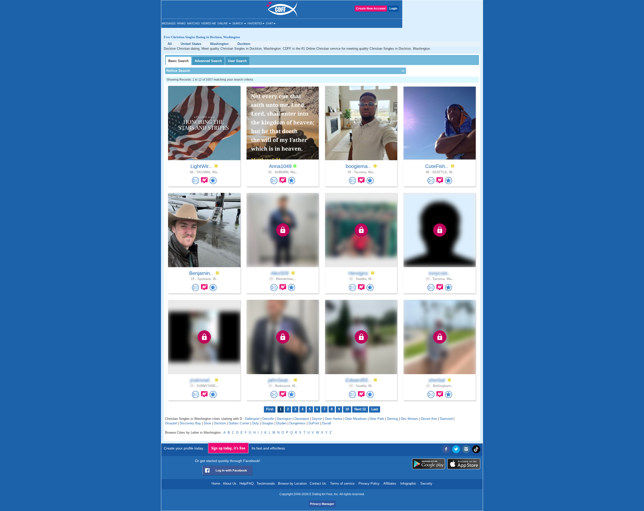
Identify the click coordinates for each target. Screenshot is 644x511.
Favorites (255, 23)
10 (347, 409)
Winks (181, 23)
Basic (178, 61)
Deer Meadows (356, 419)
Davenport (301, 419)
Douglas (267, 423)
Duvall (326, 423)
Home (216, 483)
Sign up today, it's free (228, 447)
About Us (229, 483)
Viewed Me (208, 23)
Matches (193, 23)
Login (393, 8)
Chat (269, 23)
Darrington (284, 419)
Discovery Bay (190, 423)
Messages (169, 23)
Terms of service (342, 483)
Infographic (408, 483)
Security (426, 483)
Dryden (281, 423)
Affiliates (389, 483)
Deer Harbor (333, 419)
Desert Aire (429, 419)
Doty (255, 423)
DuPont (313, 423)
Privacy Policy (369, 483)
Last (374, 409)
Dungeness (297, 423)
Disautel (171, 423)
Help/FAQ (246, 483)
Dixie (207, 423)
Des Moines (409, 419)
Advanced (208, 61)
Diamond (446, 419)
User (237, 61)
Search (238, 23)
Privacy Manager (322, 504)
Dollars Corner (239, 423)
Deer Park (377, 419)
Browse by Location (292, 483)
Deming (392, 419)
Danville (268, 419)
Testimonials (266, 483)
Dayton (317, 419)
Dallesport (252, 419)
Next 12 (360, 409)
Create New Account (371, 8)
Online (223, 23)
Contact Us (318, 483)
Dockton (220, 423)
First (269, 409)
